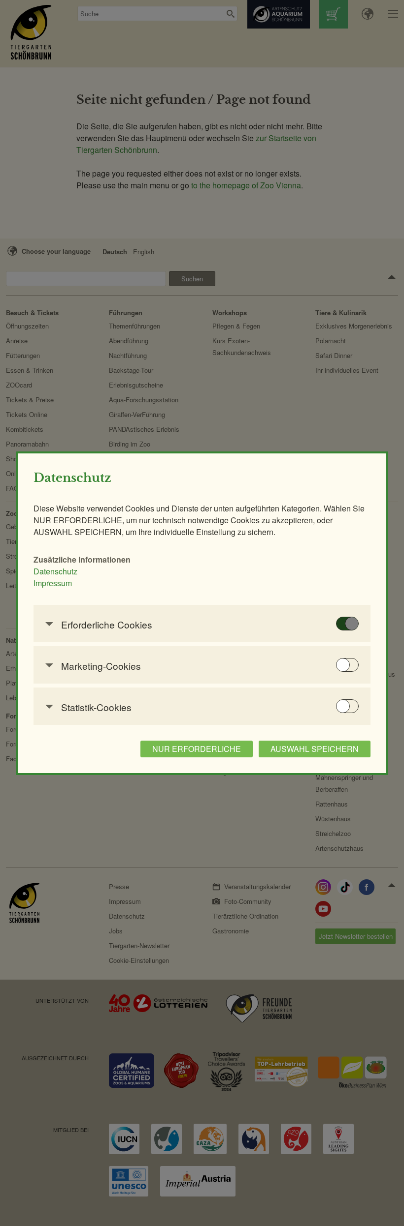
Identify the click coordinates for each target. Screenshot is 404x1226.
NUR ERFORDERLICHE (196, 748)
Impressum (53, 583)
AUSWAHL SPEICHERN (314, 748)
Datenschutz (55, 571)
